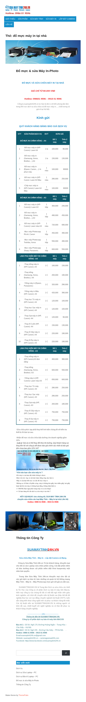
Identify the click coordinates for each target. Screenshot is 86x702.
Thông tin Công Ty (30, 538)
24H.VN (63, 497)
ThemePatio (23, 695)
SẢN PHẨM (22, 19)
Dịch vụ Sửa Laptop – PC (26, 672)
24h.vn (36, 104)
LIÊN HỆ (9, 24)
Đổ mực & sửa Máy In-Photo (37, 71)
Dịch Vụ (19, 668)
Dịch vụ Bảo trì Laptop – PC (27, 676)
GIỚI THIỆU (10, 19)
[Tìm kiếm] (66, 653)
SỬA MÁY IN (51, 19)
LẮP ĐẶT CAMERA (67, 19)
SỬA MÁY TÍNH (36, 19)
